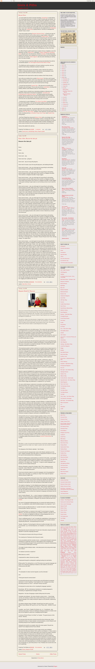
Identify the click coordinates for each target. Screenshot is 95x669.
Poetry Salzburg (64, 361)
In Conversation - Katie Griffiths (68, 127)
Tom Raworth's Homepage (66, 398)
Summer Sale (34, 85)
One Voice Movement (65, 258)
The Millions (63, 388)
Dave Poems (63, 306)
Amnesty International (65, 248)
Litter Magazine (64, 342)
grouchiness (64, 569)
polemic (70, 571)
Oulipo (73, 548)
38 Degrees (63, 246)
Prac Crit (62, 367)
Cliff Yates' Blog (64, 299)
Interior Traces (63, 538)
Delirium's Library (64, 310)
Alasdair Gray (51, 113)
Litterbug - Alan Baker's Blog (66, 344)
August (64, 86)
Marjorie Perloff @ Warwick (27, 291)
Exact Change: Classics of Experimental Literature (66, 424)
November (65, 80)
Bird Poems (68, 530)
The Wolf (62, 394)
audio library (46, 87)
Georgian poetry (74, 536)
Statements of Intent (65, 562)
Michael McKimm (67, 545)
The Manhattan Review (65, 386)
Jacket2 (62, 332)
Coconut (62, 301)
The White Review (64, 392)
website (20, 499)
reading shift (29, 29)
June (64, 97)
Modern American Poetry (66, 486)
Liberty (62, 256)
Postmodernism (67, 554)
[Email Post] (43, 129)
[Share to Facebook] (49, 129)
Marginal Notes (73, 542)
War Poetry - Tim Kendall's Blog (67, 400)
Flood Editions (63, 430)
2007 (63, 109)
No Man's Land (64, 356)
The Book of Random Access (68, 564)
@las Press (63, 415)
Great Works (63, 324)
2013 (63, 70)
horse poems (69, 569)
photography (53, 27)
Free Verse (63, 320)
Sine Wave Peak (64, 459)
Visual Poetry (73, 566)
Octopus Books (64, 444)
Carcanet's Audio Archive (66, 482)
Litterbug (64, 228)
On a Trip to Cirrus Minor (41, 101)
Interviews (68, 538)
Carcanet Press (64, 417)
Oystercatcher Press (65, 446)
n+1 (61, 404)
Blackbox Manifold (64, 289)
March (64, 102)
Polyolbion (64, 158)
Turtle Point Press (64, 467)
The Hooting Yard (64, 516)
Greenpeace (63, 252)
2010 (63, 75)
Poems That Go (64, 510)
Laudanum (63, 434)
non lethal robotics (69, 570)
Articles (24, 649)
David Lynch (25, 131)
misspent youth (63, 570)
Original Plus (31, 52)
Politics (62, 554)
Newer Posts (22, 654)
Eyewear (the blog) (66, 137)
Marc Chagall (68, 542)
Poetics (69, 552)
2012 (63, 72)
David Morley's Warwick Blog (66, 308)
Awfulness (72, 529)
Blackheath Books (64, 291)
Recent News (22, 15)
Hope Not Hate (64, 254)
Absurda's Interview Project (38, 33)
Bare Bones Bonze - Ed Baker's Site (68, 279)
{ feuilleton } (64, 116)
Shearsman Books (64, 457)
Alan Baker (71, 526)
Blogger (55, 666)
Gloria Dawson (69, 537)
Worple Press (63, 473)
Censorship (74, 531)
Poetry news (74, 553)
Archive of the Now (64, 480)
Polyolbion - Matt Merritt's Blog (67, 363)
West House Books (64, 471)
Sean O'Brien (74, 557)
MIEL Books (63, 438)
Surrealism (72, 562)
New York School (68, 547)
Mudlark (62, 350)
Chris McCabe (63, 532)
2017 (63, 65)
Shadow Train (63, 373)
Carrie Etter (63, 297)
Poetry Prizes (68, 553)
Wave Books (63, 469)
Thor (64, 566)
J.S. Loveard (64, 206)
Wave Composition (64, 402)
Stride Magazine (64, 382)
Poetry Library (63, 512)
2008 (63, 108)
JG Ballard (72, 538)
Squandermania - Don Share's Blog (68, 379)
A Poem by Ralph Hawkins (67, 179)
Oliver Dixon (69, 548)
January (65, 106)
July (64, 87)
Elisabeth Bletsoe (67, 535)
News (36, 131)
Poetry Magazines (64, 491)
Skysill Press (63, 461)
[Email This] (45, 129)
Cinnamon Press (64, 419)
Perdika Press (63, 453)
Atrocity (69, 529)
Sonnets (74, 561)
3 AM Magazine (64, 272)
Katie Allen (24, 284)
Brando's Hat (63, 293)
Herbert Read (74, 537)
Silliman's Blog (63, 375)
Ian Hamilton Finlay (34, 113)
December (65, 78)
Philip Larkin (73, 550)
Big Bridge (63, 285)
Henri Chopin (43, 113)
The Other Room (64, 390)
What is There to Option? (67, 188)
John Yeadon (63, 334)
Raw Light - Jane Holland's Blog (67, 369)
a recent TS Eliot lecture (45, 436)
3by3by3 (62, 274)
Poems (29, 284)
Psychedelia (72, 554)
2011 (63, 73)
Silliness (70, 561)
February (65, 104)
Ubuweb (62, 520)
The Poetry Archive (64, 493)
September (65, 84)
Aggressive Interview (65, 526)
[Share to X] (48, 129)
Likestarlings (45, 17)
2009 (63, 77)
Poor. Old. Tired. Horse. (28, 111)
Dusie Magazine (64, 312)
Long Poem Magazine (65, 346)
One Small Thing (65, 197)
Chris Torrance (70, 532)
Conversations (70, 533)
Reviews (64, 556)
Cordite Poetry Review (65, 304)
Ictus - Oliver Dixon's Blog (66, 328)
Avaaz (62, 250)
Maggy (62, 348)
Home (37, 654)
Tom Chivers (68, 566)
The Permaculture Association (67, 262)
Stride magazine (33, 56)
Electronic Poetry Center (66, 484)
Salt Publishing (64, 455)
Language (71, 539)
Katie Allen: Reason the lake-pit (28, 138)
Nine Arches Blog (64, 354)
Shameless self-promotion (71, 560)
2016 (63, 66)
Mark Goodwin (69, 543)
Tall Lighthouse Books (65, 463)
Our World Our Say (64, 260)
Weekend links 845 (65, 117)
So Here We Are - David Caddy (67, 377)
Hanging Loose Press (65, 432)
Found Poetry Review (65, 318)
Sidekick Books (65, 238)
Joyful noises (67, 539)
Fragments (69, 536)
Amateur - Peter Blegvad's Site (67, 499)
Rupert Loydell (41, 131)
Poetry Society (63, 514)
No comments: (38, 282)
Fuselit (62, 322)
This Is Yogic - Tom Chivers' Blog (67, 396)
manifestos (74, 569)
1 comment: (38, 129)
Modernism (71, 546)
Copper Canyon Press (65, 421)
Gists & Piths (27, 5)
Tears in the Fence (64, 384)
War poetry (63, 567)
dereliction (67, 568)
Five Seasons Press (65, 426)
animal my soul (63, 568)
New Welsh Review (64, 352)
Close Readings (63, 533)
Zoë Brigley (74, 567)
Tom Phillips (63, 518)
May (64, 99)
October (65, 82)
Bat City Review (64, 283)
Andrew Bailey (66, 528)
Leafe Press (63, 436)
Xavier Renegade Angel (69, 567)
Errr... (62, 536)
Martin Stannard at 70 (66, 159)
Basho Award (40, 78)
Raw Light (64, 167)
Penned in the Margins (65, 451)
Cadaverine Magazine (65, 295)
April (64, 100)
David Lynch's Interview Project (67, 501)
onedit (62, 408)
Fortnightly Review (64, 316)
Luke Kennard (67, 541)
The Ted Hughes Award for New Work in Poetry (39, 62)
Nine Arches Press (66, 126)
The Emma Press (64, 465)
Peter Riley (66, 550)
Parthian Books (64, 449)
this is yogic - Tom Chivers (68, 217)
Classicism (74, 532)
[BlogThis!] (46, 129)
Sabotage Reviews (64, 371)
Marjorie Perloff (29, 649)
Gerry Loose (63, 537)
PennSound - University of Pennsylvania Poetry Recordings (67, 489)
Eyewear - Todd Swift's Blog (66, 314)
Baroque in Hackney (65, 281)
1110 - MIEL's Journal (65, 270)
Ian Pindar (63, 326)
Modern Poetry (38, 117)
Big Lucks (62, 287)
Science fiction (68, 557)
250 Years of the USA (66, 138)
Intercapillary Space (66, 178)
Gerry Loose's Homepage (66, 504)
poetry (67, 571)
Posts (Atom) (41, 658)
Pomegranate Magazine (65, 365)
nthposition (63, 406)
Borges (72, 530)
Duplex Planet (45, 36)
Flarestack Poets (64, 428)
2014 (63, 68)
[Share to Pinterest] (50, 129)
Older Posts (53, 654)
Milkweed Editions (64, 440)
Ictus (63, 147)
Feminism (65, 536)
